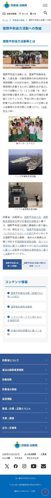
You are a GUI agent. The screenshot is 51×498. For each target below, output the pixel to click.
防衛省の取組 (18, 20)
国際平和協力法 (32, 217)
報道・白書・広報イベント (16, 408)
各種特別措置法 (30, 221)
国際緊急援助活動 (26, 241)
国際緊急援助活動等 (21, 306)
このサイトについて (11, 454)
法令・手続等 (9, 427)
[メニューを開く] (45, 5)
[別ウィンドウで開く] (7, 467)
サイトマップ (33, 457)
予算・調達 (8, 418)
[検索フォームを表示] (48, 13)
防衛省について (10, 360)
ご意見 (43, 454)
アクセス (18, 457)
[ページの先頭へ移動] (45, 492)
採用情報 (7, 398)
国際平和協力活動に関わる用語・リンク (35, 264)
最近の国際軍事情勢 (13, 369)
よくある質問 (30, 454)
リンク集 (6, 457)
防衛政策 (7, 379)
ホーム (5, 20)
